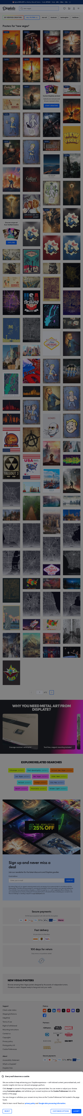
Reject (7, 1111)
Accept (76, 1111)
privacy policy (30, 1103)
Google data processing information (52, 1103)
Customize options (61, 1111)
